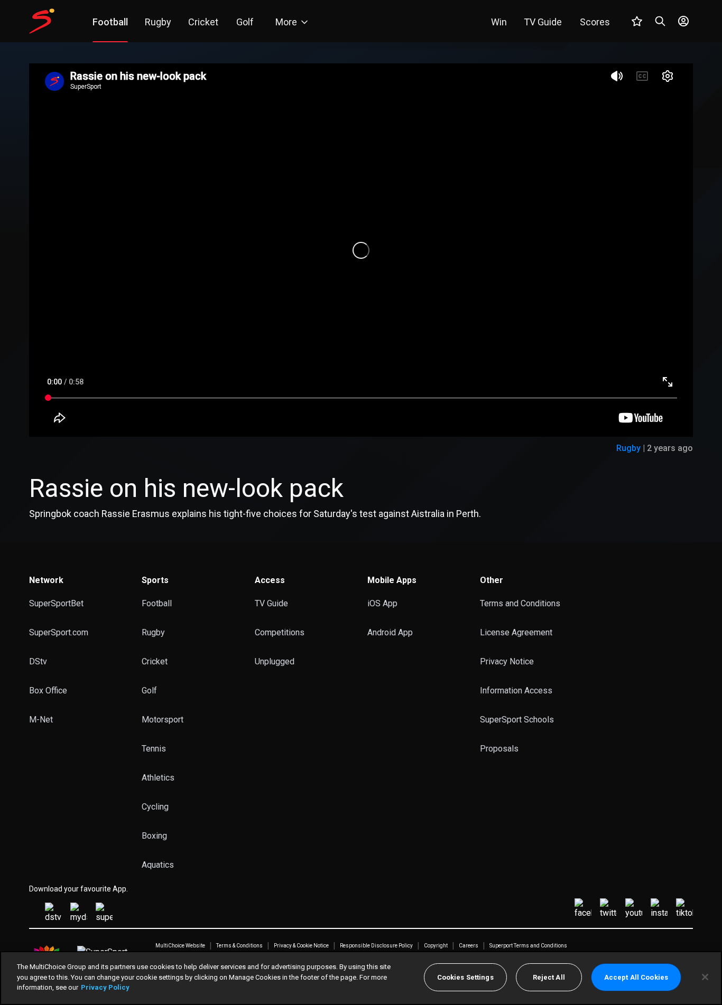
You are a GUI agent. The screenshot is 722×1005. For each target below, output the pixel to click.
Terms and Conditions (520, 603)
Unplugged (274, 661)
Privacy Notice (507, 661)
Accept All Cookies (636, 977)
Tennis (154, 749)
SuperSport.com (58, 632)
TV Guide (271, 603)
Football (157, 603)
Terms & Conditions (239, 945)
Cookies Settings (465, 977)
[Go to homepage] (41, 21)
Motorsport (162, 720)
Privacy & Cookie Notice (301, 945)
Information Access (516, 690)
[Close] (705, 977)
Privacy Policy (105, 987)
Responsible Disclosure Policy (376, 945)
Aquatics (158, 865)
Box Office (48, 690)
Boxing (154, 836)
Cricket (155, 661)
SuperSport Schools (517, 720)
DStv (38, 661)
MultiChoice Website (180, 945)
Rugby (628, 448)
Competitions (279, 632)
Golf (149, 690)
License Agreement (516, 632)
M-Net (41, 720)
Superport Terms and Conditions (528, 945)
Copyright (436, 945)
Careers (468, 945)
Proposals (499, 749)
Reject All (549, 977)
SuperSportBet (56, 603)
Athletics (158, 778)
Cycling (155, 807)
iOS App (382, 603)
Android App (390, 632)
